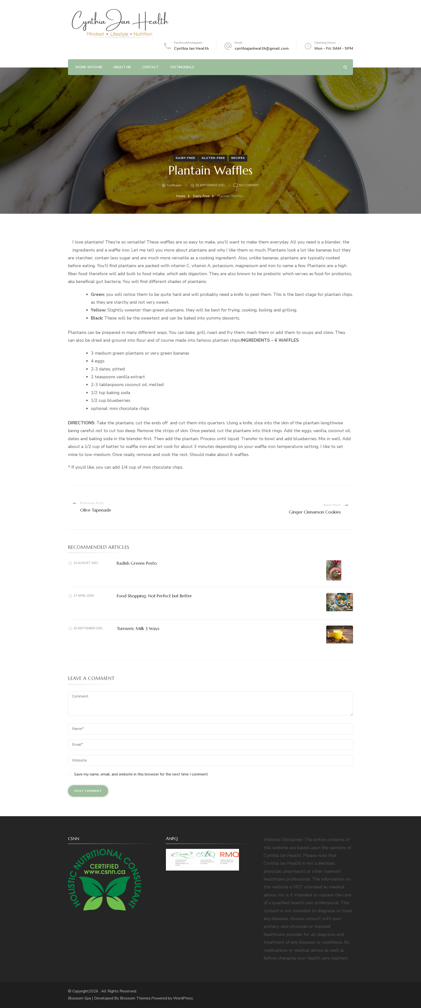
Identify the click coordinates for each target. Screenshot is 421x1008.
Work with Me (88, 67)
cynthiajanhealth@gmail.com (262, 48)
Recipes (238, 158)
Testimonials (182, 67)
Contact (150, 67)
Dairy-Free (185, 158)
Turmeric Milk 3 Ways (138, 628)
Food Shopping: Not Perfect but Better (154, 596)
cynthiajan (174, 185)
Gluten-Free (213, 158)
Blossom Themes (135, 998)
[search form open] (345, 67)
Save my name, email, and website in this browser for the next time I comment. (141, 774)
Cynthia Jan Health (191, 48)
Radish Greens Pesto (137, 563)
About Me (122, 67)
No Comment (249, 185)
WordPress (183, 998)
